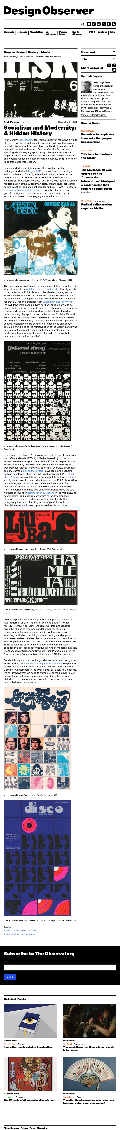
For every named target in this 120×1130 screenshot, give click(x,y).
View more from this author (94, 114)
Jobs (112, 31)
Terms (32, 1128)
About (7, 1128)
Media (45, 52)
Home (7, 56)
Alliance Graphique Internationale (43, 663)
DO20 (92, 31)
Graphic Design (14, 52)
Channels (9, 31)
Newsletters (36, 31)
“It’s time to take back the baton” (96, 156)
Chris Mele (86, 201)
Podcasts (22, 31)
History (33, 52)
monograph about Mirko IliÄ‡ (22, 190)
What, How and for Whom (57, 301)
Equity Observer (77, 32)
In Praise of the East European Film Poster (20, 930)
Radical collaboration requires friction (96, 206)
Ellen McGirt (87, 150)
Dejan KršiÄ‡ (35, 171)
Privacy (24, 1128)
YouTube (102, 31)
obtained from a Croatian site (42, 289)
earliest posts (25, 139)
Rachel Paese (87, 130)
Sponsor (15, 1128)
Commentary (100, 201)
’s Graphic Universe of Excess (25, 934)
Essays (14, 56)
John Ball (85, 166)
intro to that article (32, 470)
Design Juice (63, 32)
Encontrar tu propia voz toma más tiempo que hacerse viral (97, 138)
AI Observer (51, 32)
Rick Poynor (11, 121)
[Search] (82, 24)
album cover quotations (41, 492)
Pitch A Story (43, 1128)
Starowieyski (9, 934)
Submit (9, 977)
